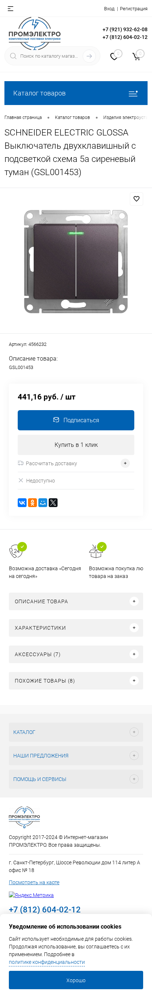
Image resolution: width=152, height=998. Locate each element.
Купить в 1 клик (76, 444)
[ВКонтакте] (22, 502)
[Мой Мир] (42, 502)
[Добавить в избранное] (136, 199)
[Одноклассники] (32, 502)
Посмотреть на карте (34, 882)
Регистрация (134, 8)
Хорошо (76, 980)
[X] (53, 502)
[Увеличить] (76, 262)
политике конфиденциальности (47, 962)
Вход (109, 8)
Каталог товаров (39, 93)
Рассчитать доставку (51, 463)
